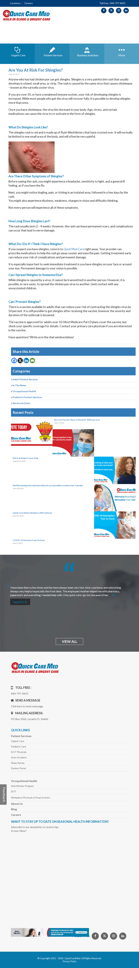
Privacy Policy (69, 961)
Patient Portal (18, 768)
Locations (15, 3)
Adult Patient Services (25, 379)
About (17, 803)
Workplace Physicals (30, 797)
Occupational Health (24, 391)
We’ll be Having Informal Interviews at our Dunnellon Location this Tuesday (48, 485)
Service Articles (21, 403)
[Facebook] (14, 360)
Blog (14, 809)
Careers (28, 3)
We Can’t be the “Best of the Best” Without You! (77, 420)
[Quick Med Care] (27, 15)
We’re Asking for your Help (25, 458)
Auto (19, 757)
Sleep (17, 762)
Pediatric (18, 746)
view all (69, 641)
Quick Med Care (74, 249)
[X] (20, 360)
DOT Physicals (19, 751)
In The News (19, 385)
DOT (13, 791)
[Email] (32, 360)
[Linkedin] (26, 360)
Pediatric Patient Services (27, 397)
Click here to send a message (27, 706)
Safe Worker (22, 786)
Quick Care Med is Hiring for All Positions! (32, 513)
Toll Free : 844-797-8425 (112, 3)
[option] (69, 590)
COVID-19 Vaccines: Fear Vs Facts (29, 540)
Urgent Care (17, 741)
